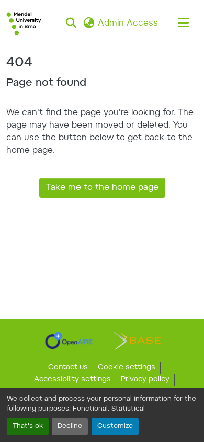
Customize (115, 426)
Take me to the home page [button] (102, 188)
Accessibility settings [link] (72, 379)
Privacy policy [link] (145, 379)
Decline (70, 426)
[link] (68, 340)
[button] (23, 23)
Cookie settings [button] (126, 367)
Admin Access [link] (128, 23)
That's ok (28, 426)
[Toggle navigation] (183, 23)
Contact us (68, 367)
